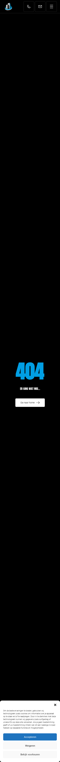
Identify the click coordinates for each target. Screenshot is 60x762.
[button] (55, 704)
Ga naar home (27, 402)
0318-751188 (29, 8)
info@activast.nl (41, 6)
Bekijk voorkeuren (30, 754)
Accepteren (30, 737)
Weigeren (30, 745)
